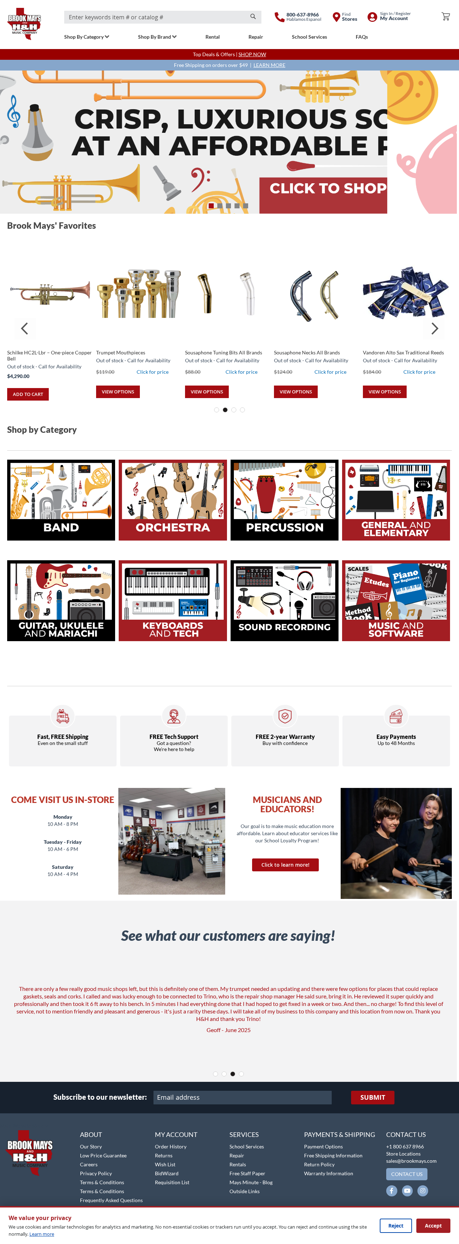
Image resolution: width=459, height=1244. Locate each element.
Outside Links (245, 1191)
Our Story (91, 1146)
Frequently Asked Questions (111, 1200)
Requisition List (172, 1182)
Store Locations (403, 1154)
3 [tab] (228, 205)
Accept (433, 1225)
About (91, 1134)
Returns (163, 1155)
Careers (89, 1164)
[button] (24, 1126)
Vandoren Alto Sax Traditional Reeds (403, 352)
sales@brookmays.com (411, 1161)
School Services (247, 1146)
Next (434, 328)
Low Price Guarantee (103, 1155)
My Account (176, 1134)
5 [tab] (245, 205)
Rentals (238, 1164)
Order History (170, 1146)
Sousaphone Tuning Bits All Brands (223, 352)
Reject (395, 1225)
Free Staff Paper (247, 1173)
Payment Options (323, 1146)
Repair (237, 1155)
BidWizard (167, 1173)
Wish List (165, 1164)
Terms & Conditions (102, 1182)
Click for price (153, 372)
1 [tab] (211, 205)
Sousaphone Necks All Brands (307, 352)
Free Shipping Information (333, 1155)
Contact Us (406, 1134)
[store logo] (24, 24)
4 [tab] (237, 205)
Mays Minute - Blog (251, 1182)
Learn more (41, 1234)
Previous (25, 328)
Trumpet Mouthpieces (120, 352)
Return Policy (319, 1164)
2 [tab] (219, 205)
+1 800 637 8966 (405, 1146)
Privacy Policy (96, 1173)
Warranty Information (328, 1173)
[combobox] (162, 17)
